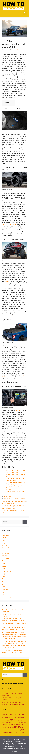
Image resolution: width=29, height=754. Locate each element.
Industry (4, 722)
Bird (3, 540)
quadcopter (4, 727)
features (19, 717)
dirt (9, 717)
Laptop (13, 722)
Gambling (5, 563)
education (5, 555)
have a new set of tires (9, 224)
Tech (3, 586)
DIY (12, 717)
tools (25, 730)
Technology (5, 589)
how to (20, 720)
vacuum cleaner (8, 732)
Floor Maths (5, 501)
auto (3, 714)
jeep (7, 722)
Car (3, 550)
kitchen (10, 722)
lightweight (18, 722)
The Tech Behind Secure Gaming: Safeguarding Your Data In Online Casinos (12, 652)
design (7, 717)
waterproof (21, 732)
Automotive (7, 496)
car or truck (18, 410)
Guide (4, 566)
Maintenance (23, 722)
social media (12, 730)
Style (3, 584)
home (12, 720)
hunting (24, 720)
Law (3, 576)
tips (22, 730)
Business (5, 545)
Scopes (4, 581)
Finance (4, 561)
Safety (22, 727)
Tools (3, 594)
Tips (3, 592)
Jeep (3, 574)
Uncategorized (6, 597)
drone (14, 717)
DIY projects (5, 553)
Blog (3, 543)
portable (19, 724)
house (17, 720)
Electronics (5, 558)
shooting (7, 730)
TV (3, 732)
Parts (16, 724)
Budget (7, 714)
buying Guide (18, 714)
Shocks (4, 503)
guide (3, 720)
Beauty (4, 537)
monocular (8, 724)
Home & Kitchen (7, 571)
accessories (7, 499)
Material (4, 724)
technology (18, 730)
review (17, 726)
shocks (7, 281)
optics (13, 724)
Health (4, 568)
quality (9, 727)
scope (3, 730)
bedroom (22, 499)
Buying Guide (6, 548)
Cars (3, 717)
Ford (11, 501)
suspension (10, 503)
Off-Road (23, 501)
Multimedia (16, 501)
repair (12, 727)
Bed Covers (15, 499)
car (23, 714)
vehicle (15, 732)
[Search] (25, 522)
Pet (3, 579)
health (7, 720)
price (23, 724)
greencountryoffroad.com (11, 316)
